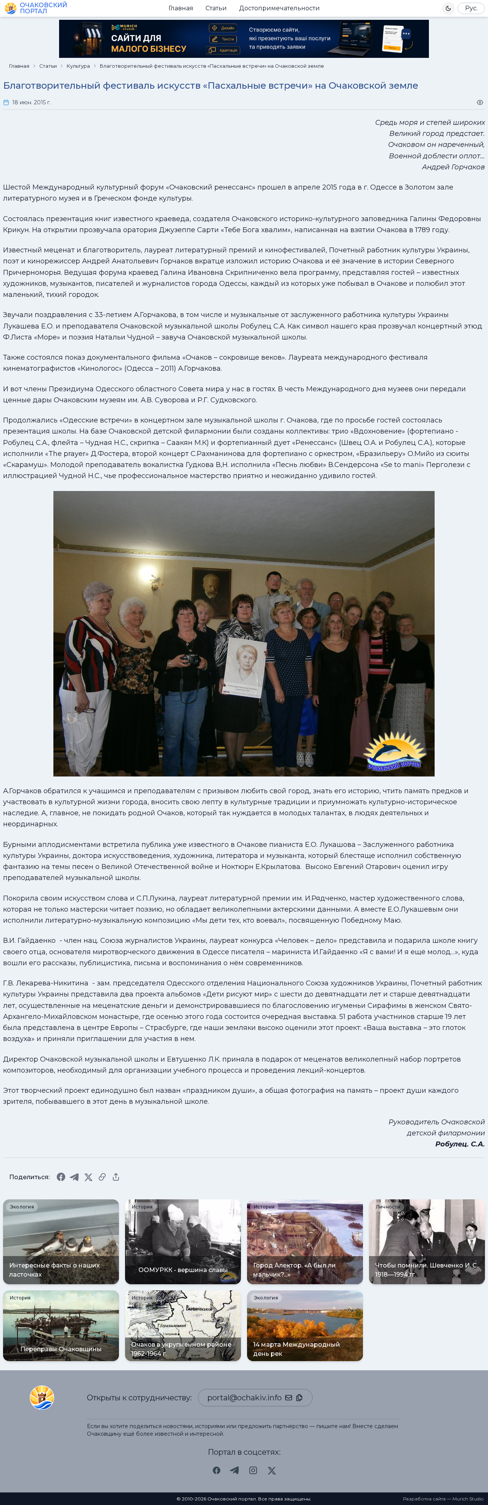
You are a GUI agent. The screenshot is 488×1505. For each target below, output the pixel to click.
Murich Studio (468, 1499)
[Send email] (288, 1397)
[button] (448, 8)
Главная (181, 8)
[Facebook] (61, 1177)
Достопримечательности (279, 8)
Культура (78, 66)
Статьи (216, 8)
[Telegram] (75, 1177)
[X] (88, 1177)
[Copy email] (299, 1397)
